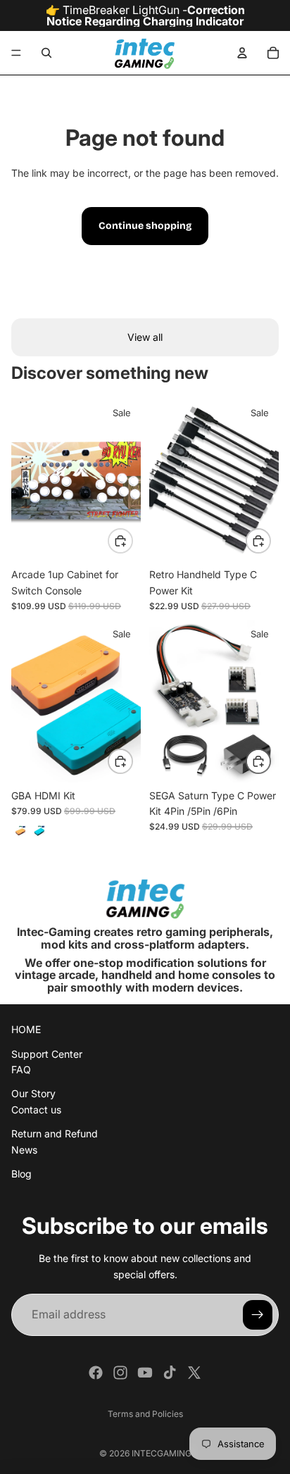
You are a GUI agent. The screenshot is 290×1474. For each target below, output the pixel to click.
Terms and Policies (145, 1414)
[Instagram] (120, 1372)
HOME (26, 1030)
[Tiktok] (169, 1372)
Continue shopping (145, 226)
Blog (21, 1174)
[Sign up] (257, 1315)
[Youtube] (145, 1372)
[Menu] (16, 53)
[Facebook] (95, 1372)
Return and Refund (54, 1134)
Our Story (33, 1094)
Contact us (36, 1110)
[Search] (46, 52)
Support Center (46, 1054)
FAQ (21, 1069)
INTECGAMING (161, 1453)
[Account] (242, 52)
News (24, 1150)
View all (145, 337)
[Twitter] (194, 1372)
